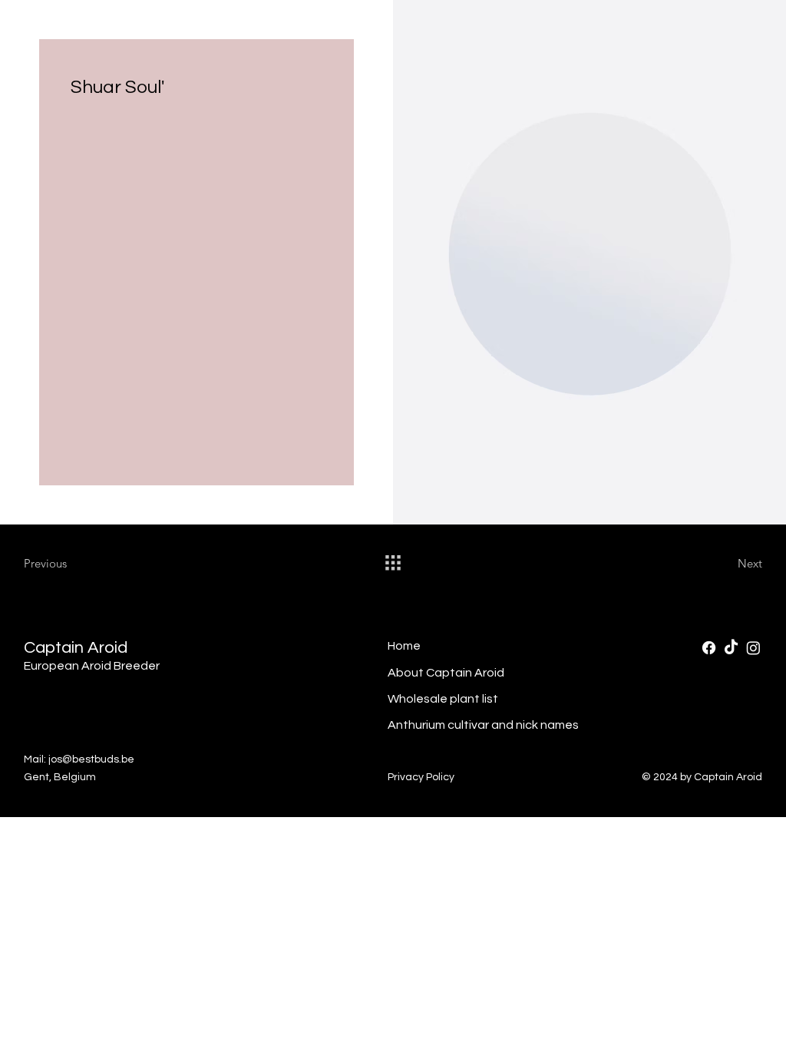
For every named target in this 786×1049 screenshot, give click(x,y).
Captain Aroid (75, 648)
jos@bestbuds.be (91, 759)
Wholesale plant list (443, 699)
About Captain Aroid (446, 673)
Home (404, 646)
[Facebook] (709, 648)
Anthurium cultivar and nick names (483, 725)
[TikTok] (731, 648)
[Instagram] (753, 648)
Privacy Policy (421, 777)
